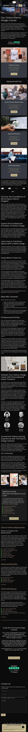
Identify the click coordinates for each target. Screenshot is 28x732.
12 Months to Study (14, 69)
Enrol (20, 5)
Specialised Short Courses (14, 136)
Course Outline (22, 14)
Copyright (11, 723)
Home (2, 12)
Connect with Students (14, 170)
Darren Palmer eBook (14, 106)
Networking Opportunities (9, 510)
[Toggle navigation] (24, 5)
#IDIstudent (16, 471)
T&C (18, 723)
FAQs (7, 723)
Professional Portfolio (8, 509)
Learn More (14, 74)
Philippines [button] (6, 5)
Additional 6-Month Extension (14, 107)
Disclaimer (22, 723)
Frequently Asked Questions (12, 292)
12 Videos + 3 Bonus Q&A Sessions (14, 104)
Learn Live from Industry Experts (9, 608)
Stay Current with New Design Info (14, 171)
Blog (5, 723)
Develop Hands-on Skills (14, 169)
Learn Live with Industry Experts (14, 168)
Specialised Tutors (14, 137)
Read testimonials (5, 470)
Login (17, 5)
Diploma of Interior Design (14, 70)
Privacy (15, 723)
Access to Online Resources (14, 68)
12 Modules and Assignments (14, 67)
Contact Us (13, 5)
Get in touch (14, 648)
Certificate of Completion (14, 108)
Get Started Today (14, 518)
